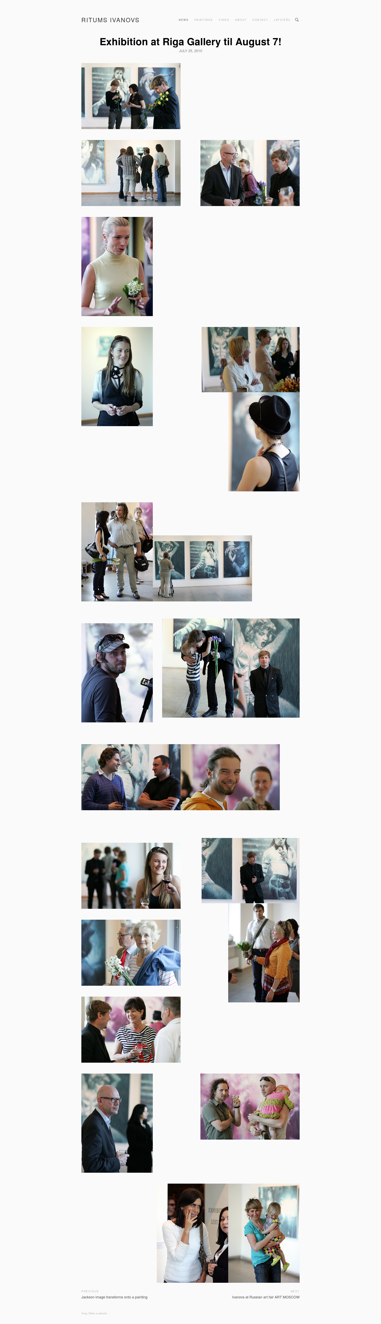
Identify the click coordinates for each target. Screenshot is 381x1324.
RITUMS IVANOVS (110, 19)
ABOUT (241, 20)
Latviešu (282, 20)
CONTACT (260, 20)
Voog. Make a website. (94, 1313)
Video (224, 20)
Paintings (203, 20)
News (184, 20)
